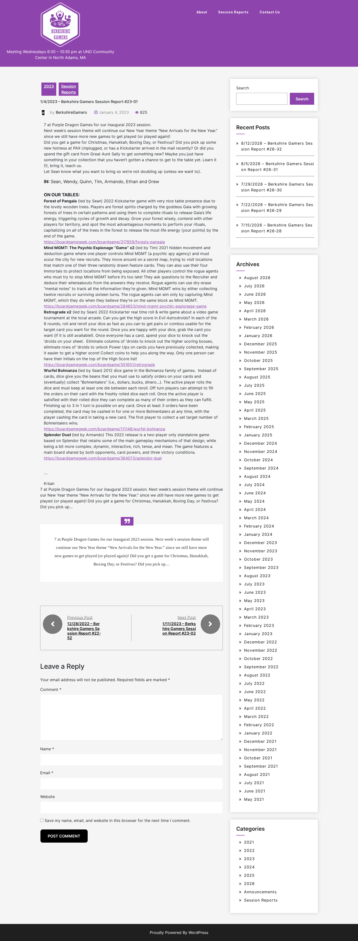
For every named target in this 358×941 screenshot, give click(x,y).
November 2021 (260, 749)
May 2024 (254, 501)
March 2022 (256, 716)
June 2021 (254, 791)
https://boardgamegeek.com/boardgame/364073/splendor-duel (103, 458)
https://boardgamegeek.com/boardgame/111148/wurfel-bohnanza (104, 428)
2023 (49, 86)
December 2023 (260, 542)
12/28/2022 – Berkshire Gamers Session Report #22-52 (84, 630)
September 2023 (261, 567)
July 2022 (254, 683)
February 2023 (259, 625)
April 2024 (255, 509)
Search (242, 87)
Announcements (260, 891)
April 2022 (255, 708)
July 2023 (254, 584)
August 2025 (257, 377)
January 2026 (258, 335)
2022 (249, 850)
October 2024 (258, 459)
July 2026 (254, 285)
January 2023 (258, 633)
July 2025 (254, 385)
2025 (249, 875)
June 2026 (255, 294)
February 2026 (259, 327)
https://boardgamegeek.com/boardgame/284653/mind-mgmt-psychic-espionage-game (125, 306)
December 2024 (260, 443)
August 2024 (257, 476)
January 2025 (258, 435)
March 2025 (256, 418)
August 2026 (257, 277)
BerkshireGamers (71, 112)
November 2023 (260, 550)
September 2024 (261, 468)
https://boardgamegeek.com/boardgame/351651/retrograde (99, 364)
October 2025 (258, 360)
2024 (249, 867)
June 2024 (255, 492)
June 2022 (255, 691)
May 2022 (254, 699)
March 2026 (256, 319)
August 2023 (257, 575)
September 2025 (261, 368)
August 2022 (257, 675)
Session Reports (233, 12)
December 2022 (260, 642)
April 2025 (255, 410)
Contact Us (270, 12)
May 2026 (254, 302)
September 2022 (261, 666)
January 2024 (258, 534)
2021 (249, 842)
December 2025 (260, 343)
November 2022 (260, 650)
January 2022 (258, 733)
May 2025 (254, 401)
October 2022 (258, 658)
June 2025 (255, 393)
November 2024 (260, 451)
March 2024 (256, 517)
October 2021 (258, 757)
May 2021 (254, 799)
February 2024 (259, 526)
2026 (249, 883)
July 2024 (254, 484)
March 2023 (256, 617)
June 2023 (255, 592)
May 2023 (254, 600)
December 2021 (260, 741)
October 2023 (258, 559)
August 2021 (257, 774)
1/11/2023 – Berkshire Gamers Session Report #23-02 (179, 628)
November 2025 (260, 352)
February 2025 (259, 426)
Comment (50, 689)
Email (46, 772)
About (202, 12)
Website (47, 796)
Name (47, 748)
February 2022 (259, 724)
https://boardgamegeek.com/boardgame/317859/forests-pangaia (104, 241)
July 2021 (254, 782)
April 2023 (255, 608)
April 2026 (255, 310)
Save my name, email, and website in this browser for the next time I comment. (117, 820)
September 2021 (261, 766)
